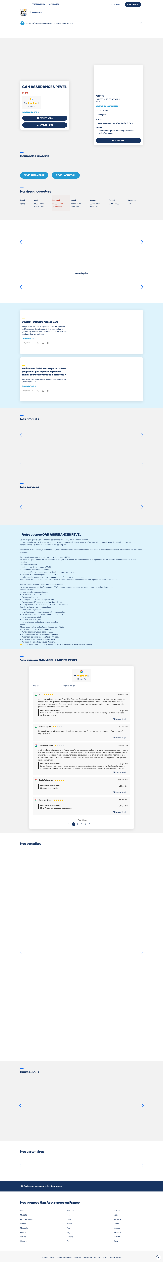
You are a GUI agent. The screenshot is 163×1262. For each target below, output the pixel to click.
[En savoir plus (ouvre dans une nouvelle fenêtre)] (30, 1162)
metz (116, 1215)
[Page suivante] (94, 824)
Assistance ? (116, 4)
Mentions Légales (48, 1258)
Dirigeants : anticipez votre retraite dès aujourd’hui (51, 995)
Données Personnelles (64, 1258)
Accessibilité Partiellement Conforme (87, 1258)
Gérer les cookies (115, 1258)
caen (116, 1241)
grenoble (117, 1237)
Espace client (133, 4)
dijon (69, 1219)
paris (22, 1210)
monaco (70, 1237)
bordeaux (117, 1219)
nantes (23, 1224)
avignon (70, 1232)
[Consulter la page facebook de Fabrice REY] (30, 255)
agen (69, 1241)
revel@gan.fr (103, 114)
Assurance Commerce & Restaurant (110, 428)
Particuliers (54, 4)
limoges (117, 1228)
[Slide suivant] (140, 79)
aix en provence (26, 1219)
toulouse (70, 1210)
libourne (23, 1241)
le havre (117, 1210)
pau (68, 1228)
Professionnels (38, 4)
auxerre (23, 1232)
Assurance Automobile (100, 456)
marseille (23, 1215)
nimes (69, 1224)
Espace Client (82, 511)
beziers (23, 1237)
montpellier (24, 1228)
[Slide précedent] (96, 79)
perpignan (117, 1232)
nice (68, 1215)
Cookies (104, 1258)
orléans (117, 1224)
